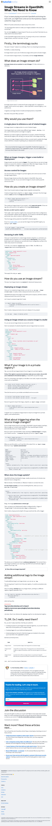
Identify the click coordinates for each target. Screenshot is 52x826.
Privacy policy (4, 779)
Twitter (26, 668)
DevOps (2, 792)
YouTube (3, 814)
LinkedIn (31, 668)
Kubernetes (3, 794)
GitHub (2, 811)
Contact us (3, 781)
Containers (3, 790)
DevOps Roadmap (4, 803)
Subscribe (26, 703)
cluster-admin (14, 222)
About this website (5, 776)
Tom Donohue (12, 13)
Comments (33, 13)
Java (2, 797)
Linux (2, 787)
